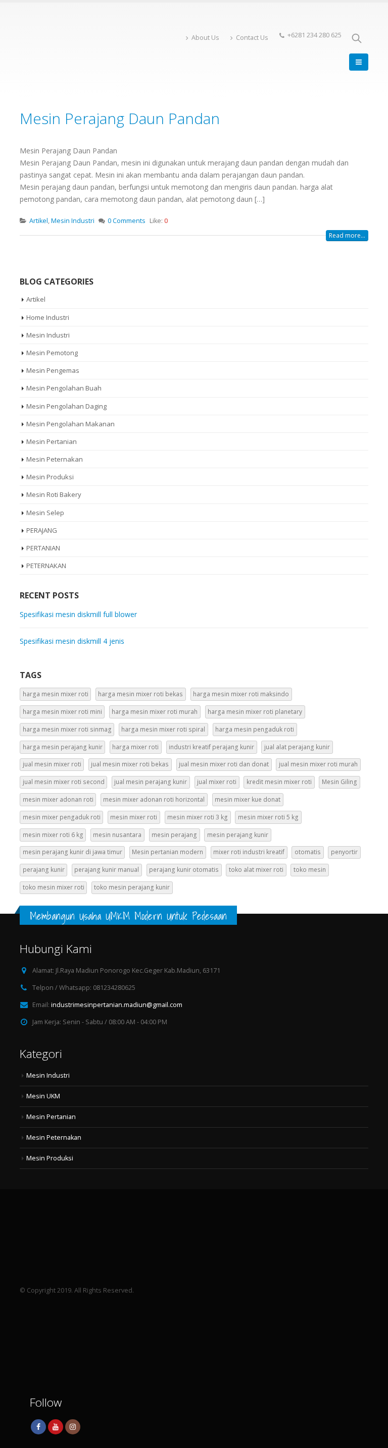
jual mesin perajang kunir (150, 781)
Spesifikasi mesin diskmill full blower (78, 614)
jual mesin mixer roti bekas (130, 764)
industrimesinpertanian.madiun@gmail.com (116, 1004)
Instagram (72, 1426)
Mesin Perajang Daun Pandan (120, 118)
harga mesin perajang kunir (63, 747)
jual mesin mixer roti (52, 764)
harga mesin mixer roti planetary (255, 711)
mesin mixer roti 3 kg (197, 817)
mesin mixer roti (133, 817)
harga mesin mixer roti (55, 694)
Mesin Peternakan (54, 459)
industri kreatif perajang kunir (211, 747)
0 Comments (127, 220)
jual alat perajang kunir (297, 747)
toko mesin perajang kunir (132, 887)
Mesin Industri (72, 220)
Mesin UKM (43, 1096)
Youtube (55, 1426)
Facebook (38, 1426)
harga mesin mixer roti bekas (140, 694)
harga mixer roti (135, 747)
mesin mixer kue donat (247, 799)
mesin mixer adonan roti (58, 799)
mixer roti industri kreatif (248, 852)
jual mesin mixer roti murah (318, 764)
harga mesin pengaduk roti (254, 729)
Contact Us (252, 37)
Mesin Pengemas (52, 370)
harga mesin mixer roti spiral (163, 729)
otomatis (308, 852)
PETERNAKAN (46, 565)
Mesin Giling (339, 781)
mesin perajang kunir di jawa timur (72, 852)
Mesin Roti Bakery (53, 494)
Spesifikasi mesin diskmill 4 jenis (72, 641)
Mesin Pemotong (52, 352)
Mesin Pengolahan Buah (64, 388)
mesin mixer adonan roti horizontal (154, 799)
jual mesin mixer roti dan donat (224, 764)
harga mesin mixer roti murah (155, 711)
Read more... (347, 235)
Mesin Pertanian (51, 441)
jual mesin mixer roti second (64, 781)
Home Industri (47, 317)
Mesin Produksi (50, 476)
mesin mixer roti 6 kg (53, 834)
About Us (205, 37)
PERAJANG (41, 530)
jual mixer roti (216, 781)
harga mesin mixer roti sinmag (67, 729)
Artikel (38, 220)
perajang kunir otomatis (184, 869)
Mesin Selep (45, 512)
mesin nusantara (117, 834)
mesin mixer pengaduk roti (62, 817)
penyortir (344, 852)
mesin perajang (174, 834)
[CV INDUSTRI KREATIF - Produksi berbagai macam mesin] (47, 50)
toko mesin (310, 869)
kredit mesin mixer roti (279, 781)
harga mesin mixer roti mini (62, 711)
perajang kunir (44, 869)
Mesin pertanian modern (167, 852)
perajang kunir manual (106, 869)
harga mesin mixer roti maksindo (241, 694)
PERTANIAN (43, 547)
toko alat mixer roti (256, 869)
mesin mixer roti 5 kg (268, 817)
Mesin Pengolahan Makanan (70, 423)
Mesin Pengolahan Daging (66, 406)
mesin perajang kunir (237, 834)
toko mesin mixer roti (53, 887)
